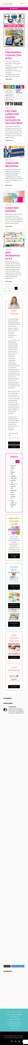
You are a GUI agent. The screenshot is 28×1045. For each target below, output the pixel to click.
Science (13, 486)
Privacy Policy (14, 1028)
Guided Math (8, 49)
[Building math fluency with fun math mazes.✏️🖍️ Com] (14, 808)
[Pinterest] (19, 1041)
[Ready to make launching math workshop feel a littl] (14, 771)
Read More (9, 79)
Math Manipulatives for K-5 (12, 255)
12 (10, 291)
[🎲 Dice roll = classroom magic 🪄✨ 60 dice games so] (14, 846)
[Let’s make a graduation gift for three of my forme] (14, 945)
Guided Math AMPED (14, 1019)
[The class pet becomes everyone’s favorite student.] (14, 796)
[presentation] (14, 30)
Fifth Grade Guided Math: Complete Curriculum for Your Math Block (13, 117)
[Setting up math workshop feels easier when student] (14, 908)
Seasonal (14, 490)
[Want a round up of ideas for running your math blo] (14, 821)
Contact (15, 8)
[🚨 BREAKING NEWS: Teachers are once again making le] (14, 858)
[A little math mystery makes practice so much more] (14, 871)
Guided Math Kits (14, 1017)
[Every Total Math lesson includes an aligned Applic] (14, 759)
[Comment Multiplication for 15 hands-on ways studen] (14, 734)
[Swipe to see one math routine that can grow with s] (14, 746)
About (13, 1012)
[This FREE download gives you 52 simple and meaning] (14, 933)
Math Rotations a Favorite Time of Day (13, 55)
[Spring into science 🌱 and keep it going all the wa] (14, 958)
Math (12, 484)
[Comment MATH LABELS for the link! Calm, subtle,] (14, 833)
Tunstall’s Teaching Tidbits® (14, 1014)
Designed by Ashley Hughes (15, 1037)
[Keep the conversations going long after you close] (14, 783)
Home (8, 1012)
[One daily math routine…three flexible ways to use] (14, 883)
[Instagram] (11, 1041)
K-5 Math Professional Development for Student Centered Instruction (14, 1023)
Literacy (13, 480)
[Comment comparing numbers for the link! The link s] (14, 896)
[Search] (18, 461)
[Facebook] (15, 1041)
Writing (13, 505)
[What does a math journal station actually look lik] (14, 721)
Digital (13, 472)
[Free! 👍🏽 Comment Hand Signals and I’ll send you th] (14, 920)
